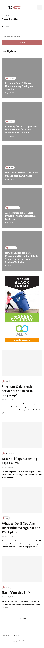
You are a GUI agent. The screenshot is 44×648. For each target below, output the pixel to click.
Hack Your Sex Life (16, 592)
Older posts (22, 618)
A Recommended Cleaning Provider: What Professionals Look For (20, 215)
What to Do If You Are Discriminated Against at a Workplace (21, 528)
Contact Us (5, 636)
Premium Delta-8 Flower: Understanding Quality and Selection (19, 86)
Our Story (16, 636)
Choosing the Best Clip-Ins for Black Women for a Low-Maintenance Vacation (21, 129)
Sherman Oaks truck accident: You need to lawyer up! (17, 391)
